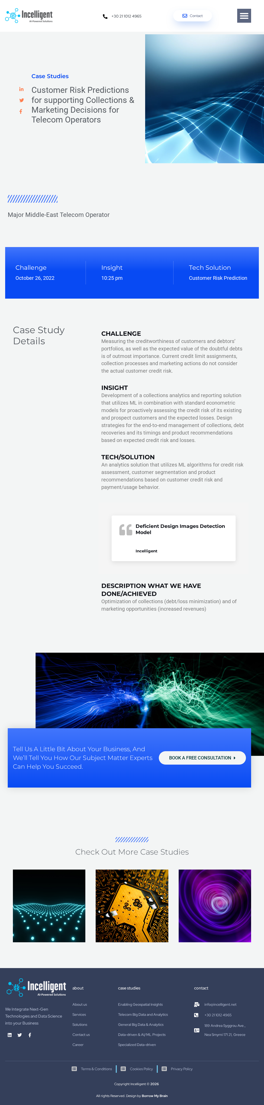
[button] (244, 16)
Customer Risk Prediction (218, 278)
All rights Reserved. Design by (132, 1096)
